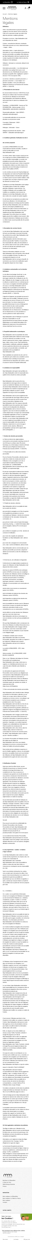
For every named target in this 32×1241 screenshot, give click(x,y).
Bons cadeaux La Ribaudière (10, 1196)
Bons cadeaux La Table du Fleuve (12, 1198)
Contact (5, 1202)
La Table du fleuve (22, 2)
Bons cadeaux (6, 1200)
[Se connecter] (25, 8)
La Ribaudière (6, 2)
